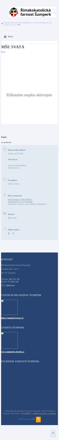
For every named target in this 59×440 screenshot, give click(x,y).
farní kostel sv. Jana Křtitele (20, 199)
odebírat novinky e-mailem (44, 413)
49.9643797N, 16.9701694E (20, 202)
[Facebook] (8, 233)
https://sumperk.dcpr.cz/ (12, 318)
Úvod (3, 52)
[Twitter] (13, 233)
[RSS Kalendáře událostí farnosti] (38, 419)
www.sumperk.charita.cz (12, 352)
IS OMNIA (26, 413)
